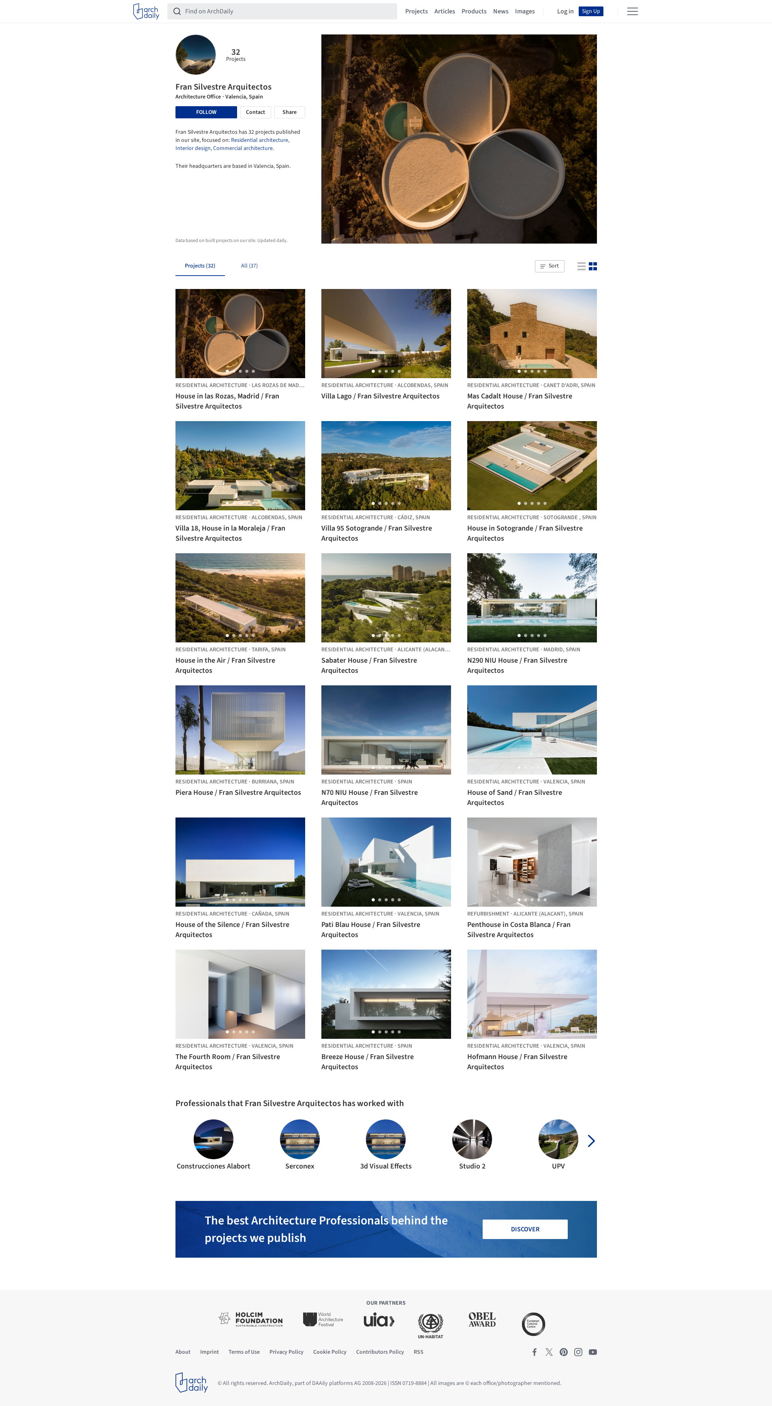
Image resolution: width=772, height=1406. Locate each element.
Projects (416, 11)
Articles (444, 11)
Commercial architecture (243, 148)
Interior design (193, 148)
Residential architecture (259, 140)
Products (474, 11)
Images (525, 11)
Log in (565, 11)
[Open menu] (632, 11)
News (501, 11)
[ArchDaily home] (146, 11)
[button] (549, 266)
